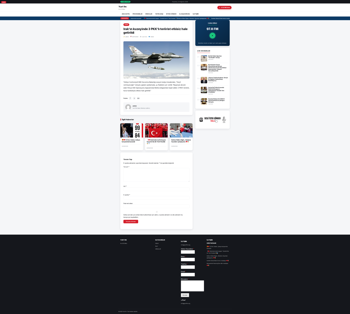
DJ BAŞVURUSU (184, 14)
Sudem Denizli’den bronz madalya (216, 18)
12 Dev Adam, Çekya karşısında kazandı (131, 141)
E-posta (126, 195)
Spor (156, 246)
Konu (183, 256)
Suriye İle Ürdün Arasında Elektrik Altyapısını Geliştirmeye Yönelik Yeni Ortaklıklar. (216, 90)
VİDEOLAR (148, 14)
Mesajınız (185, 279)
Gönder (185, 295)
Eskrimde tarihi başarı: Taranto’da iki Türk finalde (156, 18)
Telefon (184, 264)
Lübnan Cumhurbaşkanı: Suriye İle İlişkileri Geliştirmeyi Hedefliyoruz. (218, 79)
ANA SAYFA (126, 14)
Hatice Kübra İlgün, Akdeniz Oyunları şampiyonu (187, 18)
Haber (126, 24)
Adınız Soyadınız (187, 249)
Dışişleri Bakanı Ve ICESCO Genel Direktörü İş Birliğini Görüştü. (216, 100)
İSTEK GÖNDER (171, 14)
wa (138, 98)
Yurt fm (122, 6)
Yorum (126, 167)
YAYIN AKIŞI (159, 14)
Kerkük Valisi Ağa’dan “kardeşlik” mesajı (215, 56)
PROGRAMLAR (137, 14)
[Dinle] (212, 36)
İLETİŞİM (196, 14)
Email (183, 271)
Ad (125, 186)
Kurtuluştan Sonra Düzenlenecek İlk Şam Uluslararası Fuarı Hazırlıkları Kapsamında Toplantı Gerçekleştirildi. (217, 68)
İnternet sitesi (128, 203)
